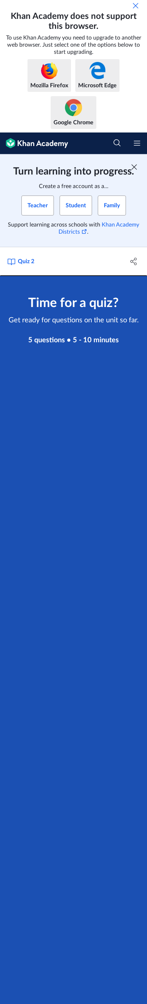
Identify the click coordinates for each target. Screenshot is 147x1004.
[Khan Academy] (34, 143)
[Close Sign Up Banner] (134, 167)
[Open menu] (137, 143)
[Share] (133, 261)
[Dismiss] (135, 5)
